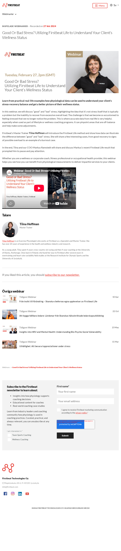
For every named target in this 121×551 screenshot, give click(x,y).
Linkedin (20, 494)
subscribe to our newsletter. (62, 274)
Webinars (6, 367)
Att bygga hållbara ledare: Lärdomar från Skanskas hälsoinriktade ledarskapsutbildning (61, 315)
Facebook (6, 494)
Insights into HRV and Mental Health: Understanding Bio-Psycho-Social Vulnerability (60, 332)
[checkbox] (28, 437)
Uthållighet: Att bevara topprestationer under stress (44, 346)
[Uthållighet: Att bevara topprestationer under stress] (9, 344)
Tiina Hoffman (8, 241)
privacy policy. (81, 413)
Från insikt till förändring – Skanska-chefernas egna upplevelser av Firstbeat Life (58, 301)
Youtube (27, 494)
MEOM (86, 508)
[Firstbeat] (11, 5)
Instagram (13, 494)
